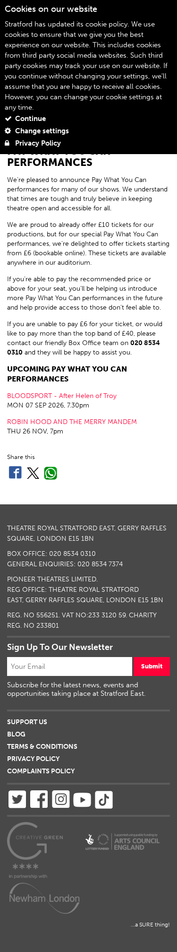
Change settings (41, 131)
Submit (151, 666)
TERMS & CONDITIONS (42, 747)
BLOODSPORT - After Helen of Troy (62, 396)
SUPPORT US (27, 722)
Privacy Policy (37, 143)
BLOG (16, 734)
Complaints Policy (41, 771)
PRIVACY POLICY (33, 759)
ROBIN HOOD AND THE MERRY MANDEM (72, 422)
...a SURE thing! (150, 924)
